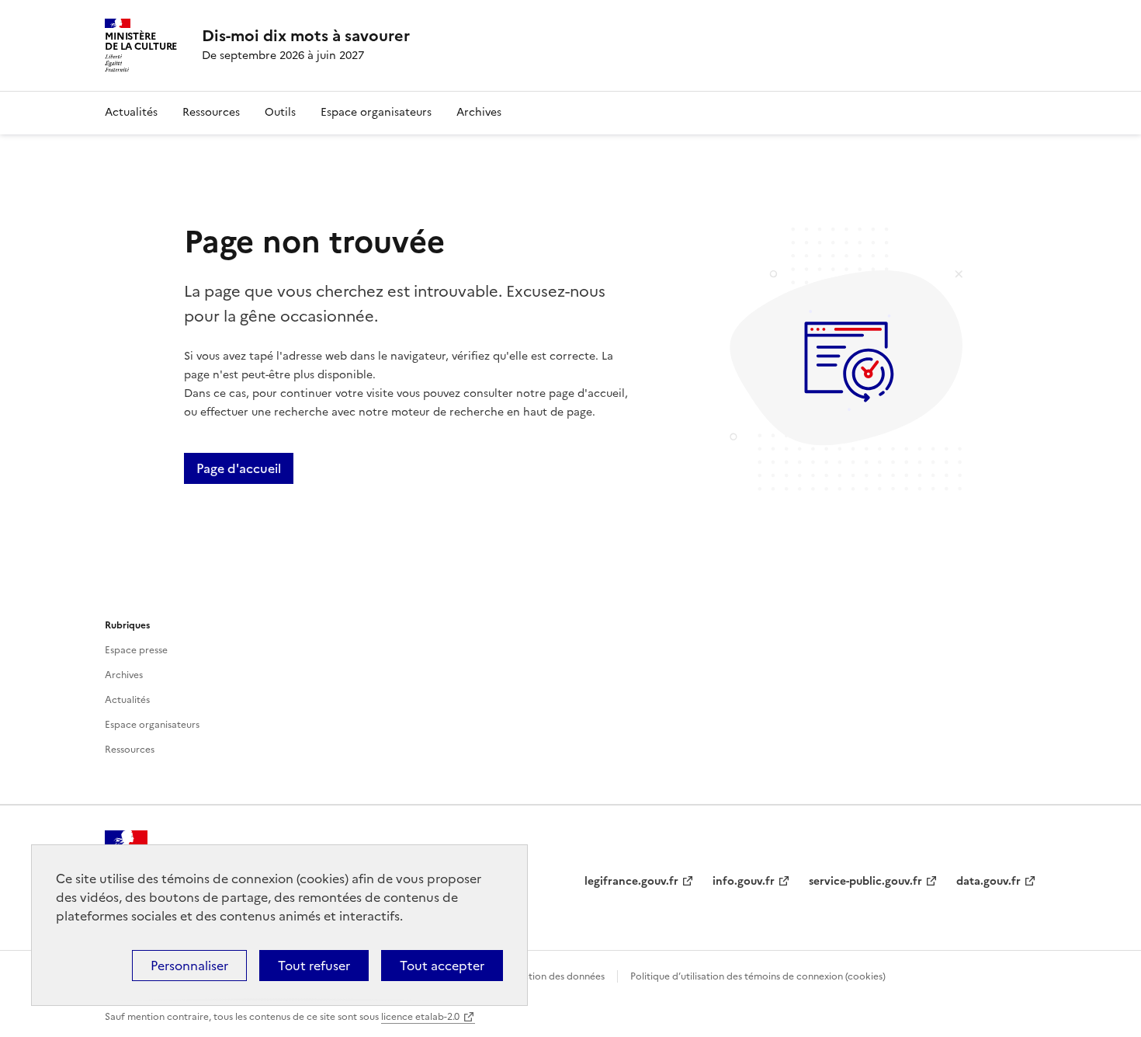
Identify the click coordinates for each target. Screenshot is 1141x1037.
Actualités (131, 112)
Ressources (211, 112)
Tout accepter (442, 965)
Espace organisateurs (376, 112)
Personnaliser (189, 965)
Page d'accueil (238, 468)
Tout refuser (314, 965)
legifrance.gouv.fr (631, 881)
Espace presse (136, 650)
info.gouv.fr (744, 881)
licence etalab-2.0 (420, 1017)
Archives (478, 112)
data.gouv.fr (988, 881)
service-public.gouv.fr (865, 881)
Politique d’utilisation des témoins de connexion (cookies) (758, 976)
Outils (280, 112)
